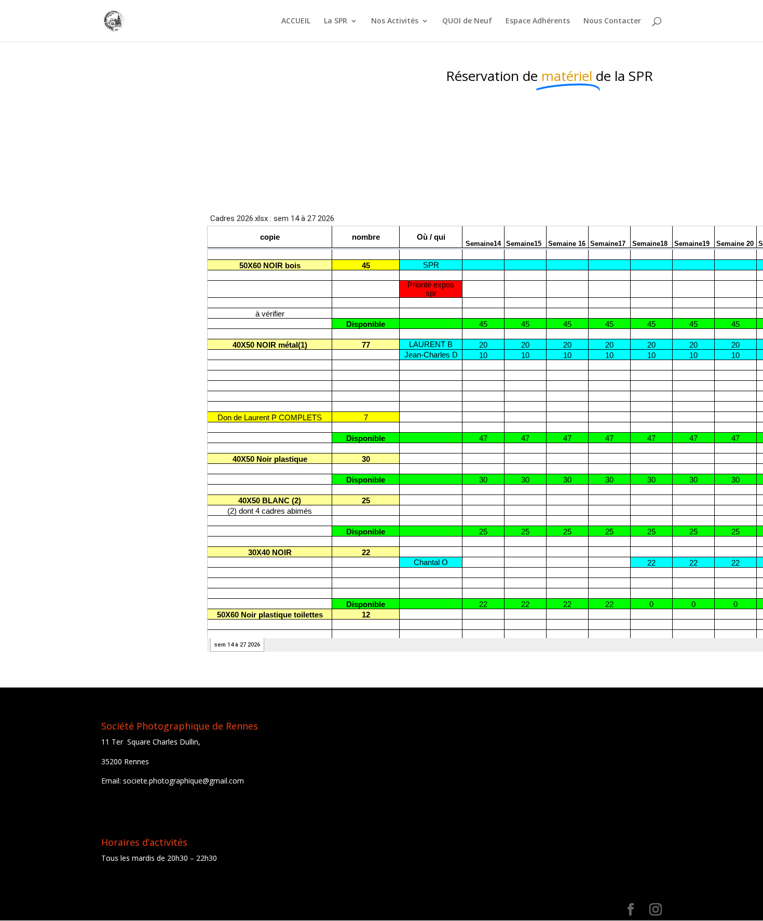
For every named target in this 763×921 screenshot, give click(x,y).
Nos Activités (394, 21)
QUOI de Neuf (467, 21)
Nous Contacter (612, 21)
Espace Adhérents (538, 21)
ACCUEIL (295, 21)
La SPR (335, 21)
